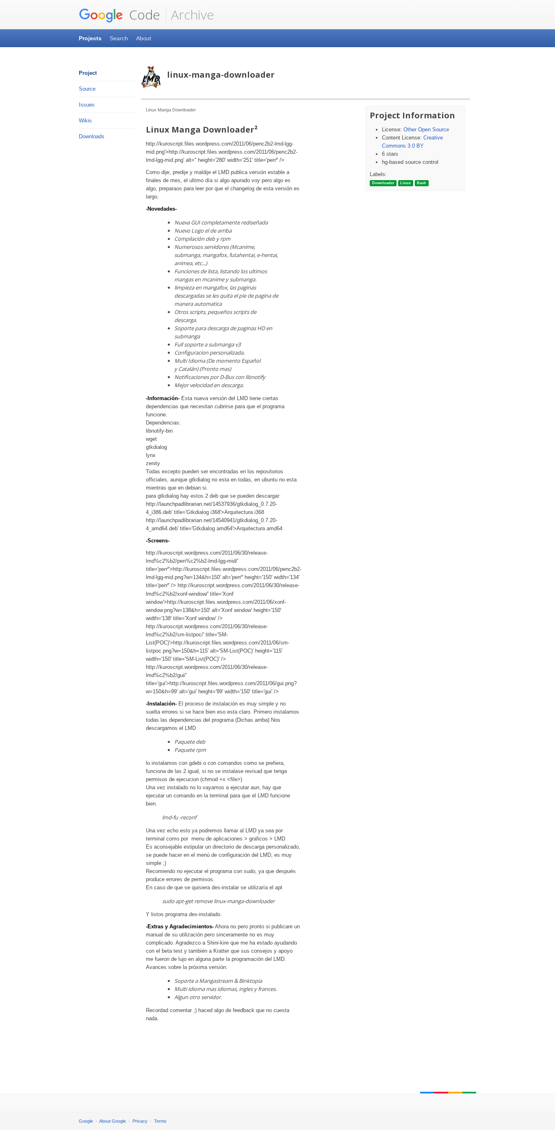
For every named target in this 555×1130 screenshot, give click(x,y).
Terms (160, 1121)
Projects (90, 38)
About (143, 38)
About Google (112, 1121)
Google (86, 1121)
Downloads (91, 136)
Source (87, 89)
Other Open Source (426, 129)
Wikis (85, 121)
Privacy (139, 1121)
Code (143, 14)
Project (88, 73)
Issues (87, 105)
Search (119, 38)
